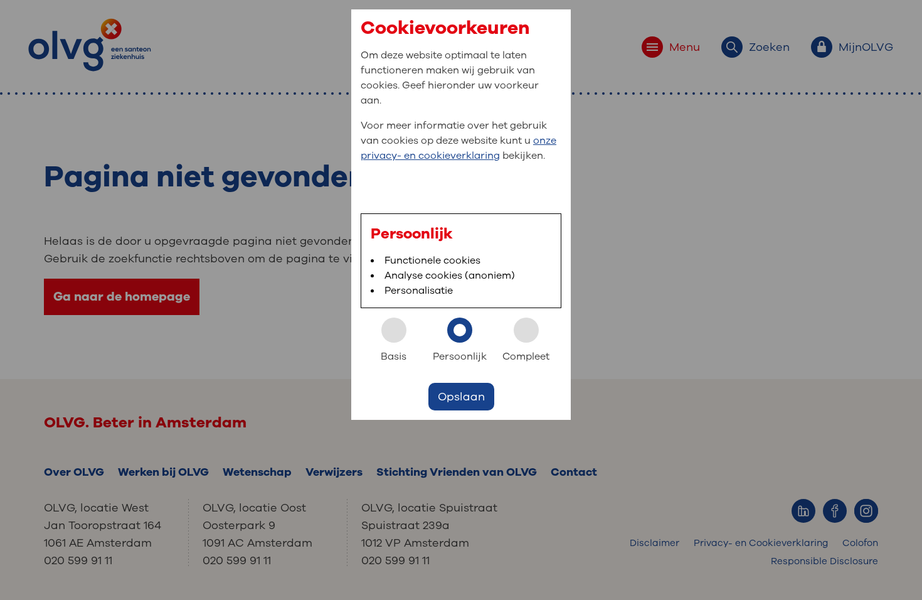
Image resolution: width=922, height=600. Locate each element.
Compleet (525, 356)
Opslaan (461, 396)
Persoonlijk (460, 356)
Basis (393, 356)
